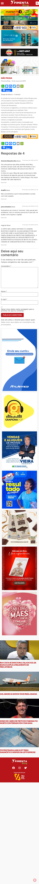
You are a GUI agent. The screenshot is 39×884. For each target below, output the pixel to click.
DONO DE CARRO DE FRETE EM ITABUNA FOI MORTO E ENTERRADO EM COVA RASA (19, 722)
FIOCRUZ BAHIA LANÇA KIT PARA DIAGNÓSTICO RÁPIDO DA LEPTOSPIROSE (18, 751)
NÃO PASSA (6, 78)
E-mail (4, 299)
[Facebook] (13, 767)
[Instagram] (19, 767)
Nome (4, 291)
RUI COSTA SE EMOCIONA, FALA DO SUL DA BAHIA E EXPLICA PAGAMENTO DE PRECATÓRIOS (18, 665)
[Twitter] (25, 767)
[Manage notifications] (34, 880)
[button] (2, 3)
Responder (4, 182)
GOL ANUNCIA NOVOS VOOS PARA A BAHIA (18, 694)
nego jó (3, 225)
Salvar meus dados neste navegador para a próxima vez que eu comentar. (17, 310)
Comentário (6, 266)
